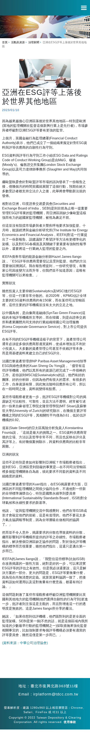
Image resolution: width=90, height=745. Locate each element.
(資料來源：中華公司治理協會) (25, 643)
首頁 (5, 42)
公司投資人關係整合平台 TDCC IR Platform (19, 4)
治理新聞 (33, 42)
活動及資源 (18, 42)
